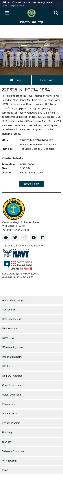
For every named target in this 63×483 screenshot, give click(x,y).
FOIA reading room (12, 347)
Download (47, 80)
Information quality (12, 356)
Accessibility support (14, 300)
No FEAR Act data (12, 375)
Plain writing (8, 404)
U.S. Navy (7, 432)
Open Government (12, 385)
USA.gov (6, 441)
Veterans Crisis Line (13, 451)
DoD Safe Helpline (12, 319)
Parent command (11, 394)
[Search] (56, 13)
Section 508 (8, 309)
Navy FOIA (8, 338)
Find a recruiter (10, 328)
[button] (14, 5)
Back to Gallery (31, 183)
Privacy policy (10, 413)
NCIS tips (7, 366)
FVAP (5, 470)
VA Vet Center (9, 460)
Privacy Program (11, 423)
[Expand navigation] (7, 13)
